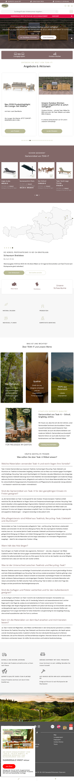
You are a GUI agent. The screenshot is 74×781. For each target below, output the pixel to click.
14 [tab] (47, 140)
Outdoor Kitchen (58, 742)
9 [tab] (71, 38)
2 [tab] (71, 24)
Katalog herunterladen (48, 445)
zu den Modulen (15, 131)
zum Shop (55, 16)
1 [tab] (71, 22)
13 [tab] (45, 140)
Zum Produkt (37, 36)
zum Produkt (52, 131)
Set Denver (42, 181)
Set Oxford (5, 181)
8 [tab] (71, 36)
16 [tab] (51, 140)
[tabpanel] (37, 32)
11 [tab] (71, 42)
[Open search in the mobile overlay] (30, 11)
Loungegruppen (58, 737)
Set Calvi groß (61, 181)
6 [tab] (71, 32)
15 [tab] (49, 140)
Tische (55, 744)
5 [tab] (71, 30)
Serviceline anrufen (35, 273)
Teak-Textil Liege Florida (26, 182)
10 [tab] (71, 40)
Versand (11, 186)
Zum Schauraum (14, 273)
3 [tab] (71, 26)
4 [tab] (71, 28)
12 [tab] (43, 140)
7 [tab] (71, 34)
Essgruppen (57, 739)
